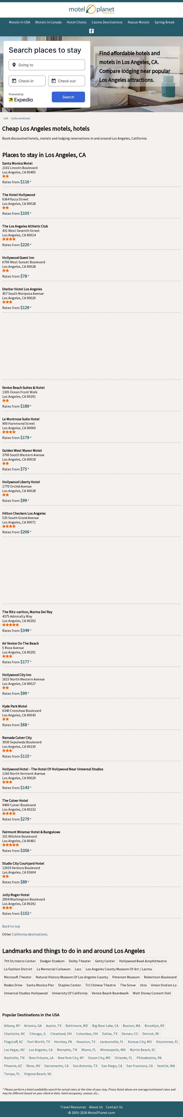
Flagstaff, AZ (13, 1041)
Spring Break (164, 22)
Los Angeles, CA (41, 1049)
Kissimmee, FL (167, 1041)
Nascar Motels (139, 22)
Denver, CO (130, 1033)
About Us (96, 1107)
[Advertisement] (91, 346)
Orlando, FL (123, 1057)
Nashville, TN (14, 1057)
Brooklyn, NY (154, 1025)
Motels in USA (19, 22)
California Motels (20, 118)
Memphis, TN (67, 1049)
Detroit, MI (150, 1033)
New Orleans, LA (41, 1057)
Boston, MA (131, 1025)
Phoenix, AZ (13, 1065)
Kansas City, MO (140, 1041)
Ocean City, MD (99, 1057)
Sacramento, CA (56, 1065)
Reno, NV (33, 1065)
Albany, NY (12, 1025)
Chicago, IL (37, 1033)
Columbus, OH (87, 1033)
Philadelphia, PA (149, 1057)
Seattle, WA (166, 1065)
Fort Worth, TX (38, 1041)
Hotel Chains (77, 22)
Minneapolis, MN (113, 1049)
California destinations (29, 934)
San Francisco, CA (140, 1065)
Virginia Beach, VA (37, 1074)
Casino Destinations (107, 22)
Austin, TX (53, 1025)
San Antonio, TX (85, 1065)
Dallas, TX (109, 1033)
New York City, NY (71, 1057)
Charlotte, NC (14, 1033)
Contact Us (114, 1107)
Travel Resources (73, 1107)
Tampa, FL (12, 1074)
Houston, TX (85, 1041)
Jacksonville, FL (112, 1041)
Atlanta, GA (33, 1025)
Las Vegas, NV (14, 1049)
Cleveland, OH (61, 1033)
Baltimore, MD (77, 1025)
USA (5, 118)
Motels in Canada (48, 22)
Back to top (11, 926)
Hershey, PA (63, 1041)
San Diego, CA (112, 1065)
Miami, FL (88, 1049)
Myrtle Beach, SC (142, 1049)
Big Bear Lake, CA (105, 1025)
